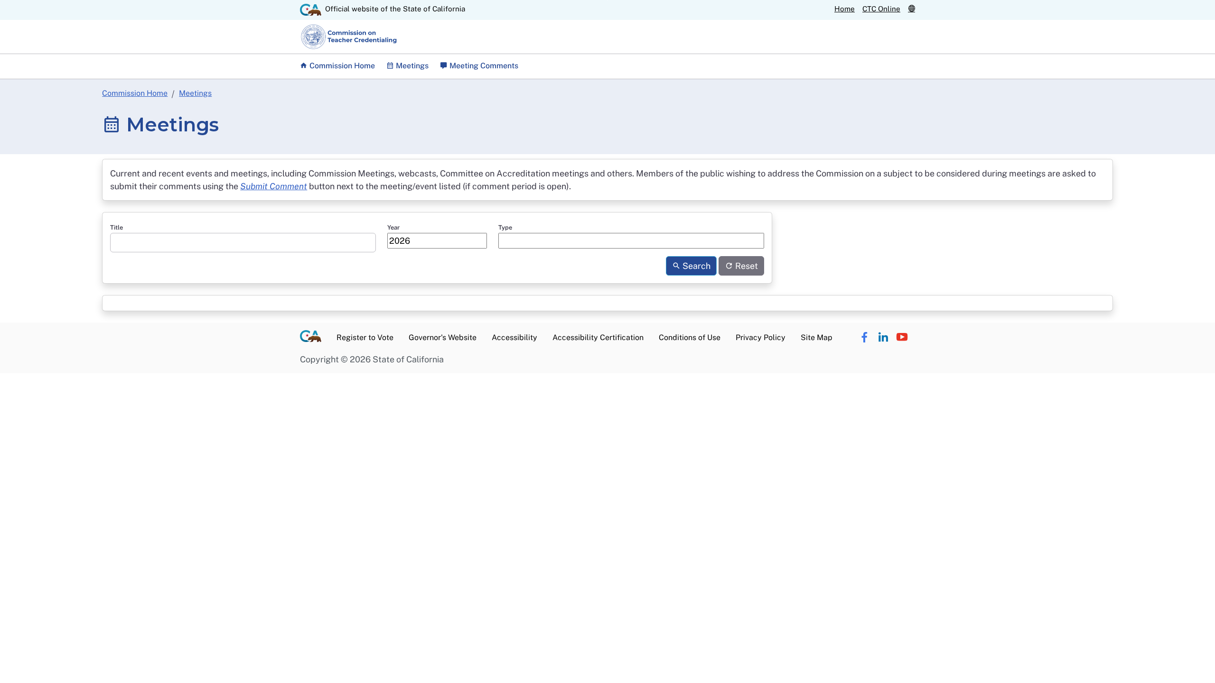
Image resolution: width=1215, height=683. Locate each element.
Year (393, 227)
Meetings (195, 93)
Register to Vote (364, 337)
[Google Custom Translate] (911, 9)
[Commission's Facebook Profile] (864, 338)
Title (116, 227)
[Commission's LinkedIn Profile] (883, 338)
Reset (745, 266)
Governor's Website (443, 337)
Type (505, 227)
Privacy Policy (760, 337)
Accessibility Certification (598, 337)
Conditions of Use (689, 337)
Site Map (816, 337)
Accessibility (514, 337)
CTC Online (881, 9)
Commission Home (341, 65)
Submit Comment (273, 186)
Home (844, 9)
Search (695, 266)
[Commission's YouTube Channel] (902, 338)
